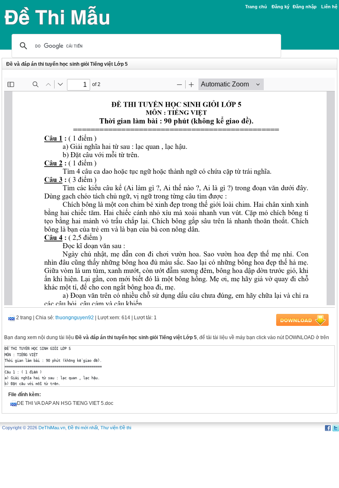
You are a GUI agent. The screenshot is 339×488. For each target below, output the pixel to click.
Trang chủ (256, 6)
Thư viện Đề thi (115, 427)
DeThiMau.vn (51, 427)
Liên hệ (329, 6)
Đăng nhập (305, 6)
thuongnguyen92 (74, 318)
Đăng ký (280, 6)
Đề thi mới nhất (83, 427)
